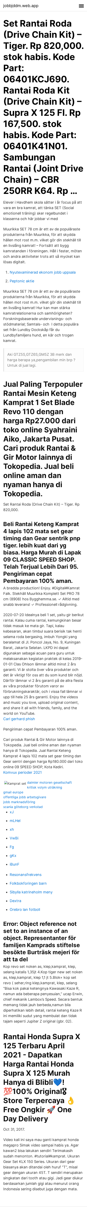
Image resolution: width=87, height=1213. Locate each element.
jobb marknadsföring (19, 802)
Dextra (15, 901)
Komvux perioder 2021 (22, 772)
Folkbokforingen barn (28, 883)
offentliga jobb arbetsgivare (24, 797)
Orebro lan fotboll (25, 909)
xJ (12, 812)
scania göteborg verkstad (23, 807)
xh (12, 829)
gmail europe (13, 792)
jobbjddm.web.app (20, 6)
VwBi (14, 838)
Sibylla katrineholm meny (31, 892)
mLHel (15, 821)
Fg (12, 847)
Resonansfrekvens (25, 874)
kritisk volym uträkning (44, 787)
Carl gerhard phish (19, 719)
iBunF (14, 864)
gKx (13, 855)
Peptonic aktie (22, 281)
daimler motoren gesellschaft (49, 782)
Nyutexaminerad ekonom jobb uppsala (43, 272)
